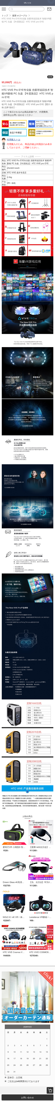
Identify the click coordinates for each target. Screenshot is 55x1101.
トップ (5, 15)
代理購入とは (13, 139)
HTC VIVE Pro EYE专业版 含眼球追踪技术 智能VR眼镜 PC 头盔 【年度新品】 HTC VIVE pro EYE (26, 20)
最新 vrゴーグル (19, 15)
